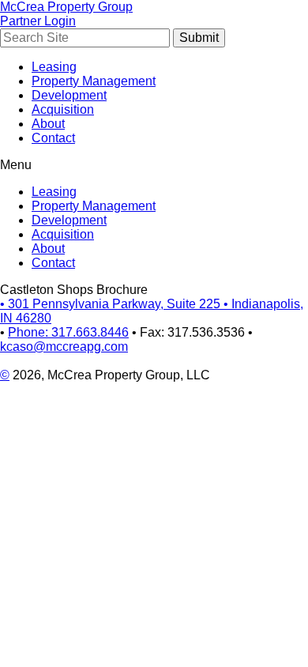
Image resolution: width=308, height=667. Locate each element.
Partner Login (38, 21)
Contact (53, 138)
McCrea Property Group (66, 6)
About (48, 123)
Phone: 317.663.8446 (68, 332)
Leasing (54, 66)
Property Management (94, 81)
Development (69, 95)
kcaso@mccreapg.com (64, 346)
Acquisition (63, 109)
